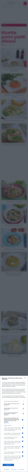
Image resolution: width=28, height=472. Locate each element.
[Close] (25, 378)
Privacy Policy (21, 469)
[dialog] (14, 424)
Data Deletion (6, 469)
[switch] (23, 404)
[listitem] (14, 401)
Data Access (14, 469)
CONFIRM (8, 464)
